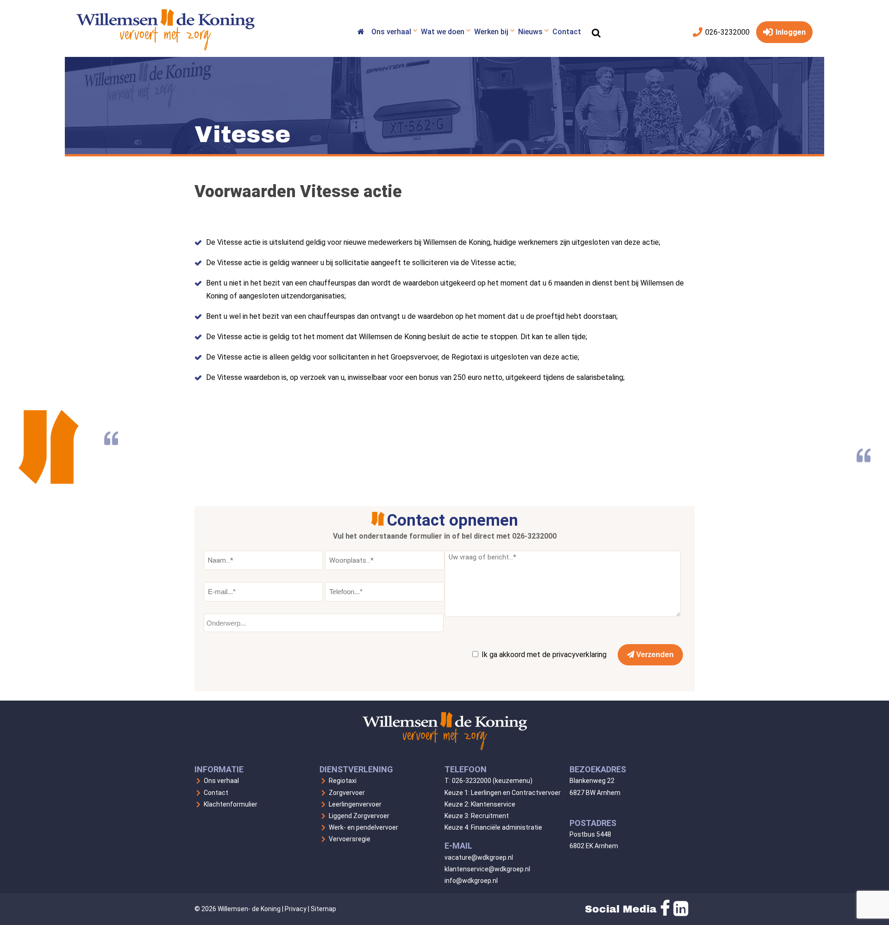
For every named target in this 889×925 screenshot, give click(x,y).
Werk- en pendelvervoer (363, 827)
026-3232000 (726, 32)
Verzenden (654, 654)
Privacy (296, 909)
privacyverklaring (579, 654)
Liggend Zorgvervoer (359, 815)
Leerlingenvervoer (355, 804)
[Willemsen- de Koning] (165, 47)
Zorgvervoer (347, 792)
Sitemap (323, 909)
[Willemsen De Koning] (361, 33)
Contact (216, 792)
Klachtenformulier (230, 804)
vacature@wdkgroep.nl (478, 857)
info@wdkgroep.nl (471, 880)
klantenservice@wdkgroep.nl (487, 869)
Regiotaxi (343, 780)
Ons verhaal (221, 780)
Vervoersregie (349, 839)
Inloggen (790, 32)
